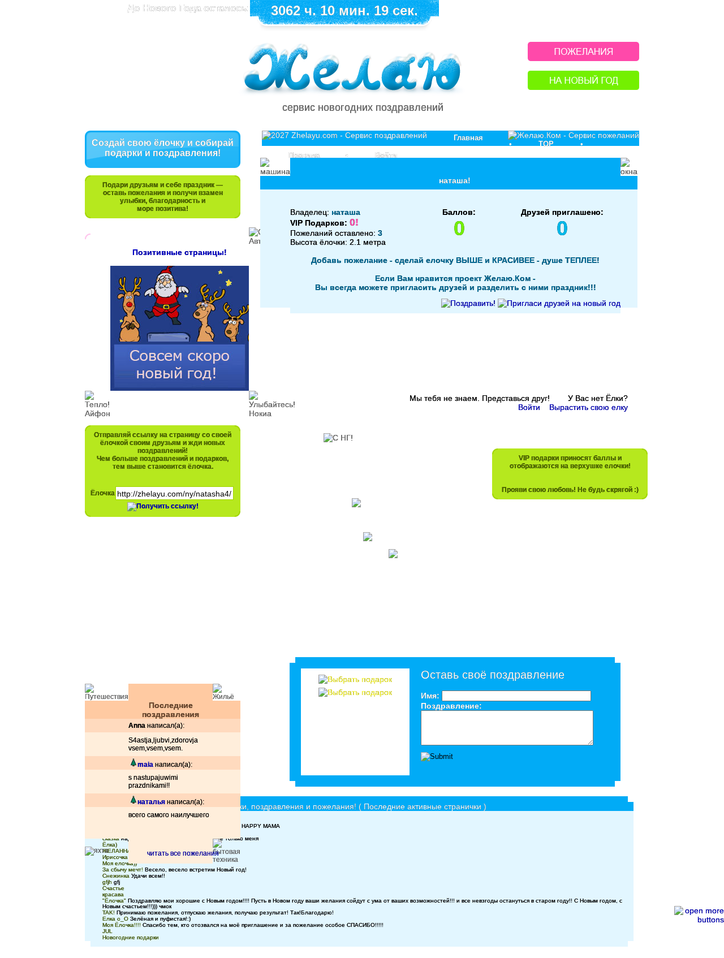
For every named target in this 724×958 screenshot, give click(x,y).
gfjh (107, 882)
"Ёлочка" (114, 900)
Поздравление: (451, 705)
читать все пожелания (183, 853)
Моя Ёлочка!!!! (121, 925)
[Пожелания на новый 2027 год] (583, 58)
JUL (107, 931)
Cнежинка (116, 876)
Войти (386, 155)
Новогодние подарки (130, 937)
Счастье (113, 888)
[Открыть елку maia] (132, 765)
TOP (546, 144)
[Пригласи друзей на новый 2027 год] (559, 303)
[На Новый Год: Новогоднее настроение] (583, 87)
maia (145, 765)
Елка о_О (115, 919)
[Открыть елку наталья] (132, 802)
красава (113, 894)
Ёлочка (102, 493)
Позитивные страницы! (179, 252)
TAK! (108, 912)
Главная (468, 137)
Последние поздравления (170, 710)
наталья (151, 802)
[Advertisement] (157, 605)
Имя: (430, 695)
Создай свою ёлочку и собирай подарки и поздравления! (163, 148)
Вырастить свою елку (588, 407)
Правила (304, 155)
